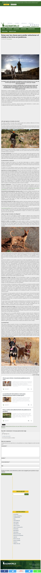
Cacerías (17, 23)
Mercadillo (24, 23)
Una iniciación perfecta (6, 208)
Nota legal (10, 569)
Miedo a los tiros (23, 426)
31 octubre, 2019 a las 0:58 (6, 436)
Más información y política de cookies (32, 2)
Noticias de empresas (18, 535)
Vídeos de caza (12, 31)
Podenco (15, 542)
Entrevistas (23, 28)
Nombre (3, 458)
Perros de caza (9, 38)
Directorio (31, 23)
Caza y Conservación (18, 527)
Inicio (3, 28)
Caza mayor (16, 522)
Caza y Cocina (16, 525)
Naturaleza (15, 532)
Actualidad (15, 514)
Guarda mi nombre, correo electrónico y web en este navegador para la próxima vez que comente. (20, 471)
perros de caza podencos (32, 426)
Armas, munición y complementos (17, 516)
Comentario (4, 446)
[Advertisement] (20, 14)
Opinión (15, 537)
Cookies (14, 569)
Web (2, 465)
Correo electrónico (5, 462)
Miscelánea (4, 31)
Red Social (10, 23)
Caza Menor (16, 28)
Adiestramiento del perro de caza (12, 426)
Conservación (31, 28)
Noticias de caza (17, 533)
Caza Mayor (9, 28)
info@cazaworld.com (36, 565)
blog (14, 519)
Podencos (3, 427)
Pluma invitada (16, 540)
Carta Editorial (16, 520)
